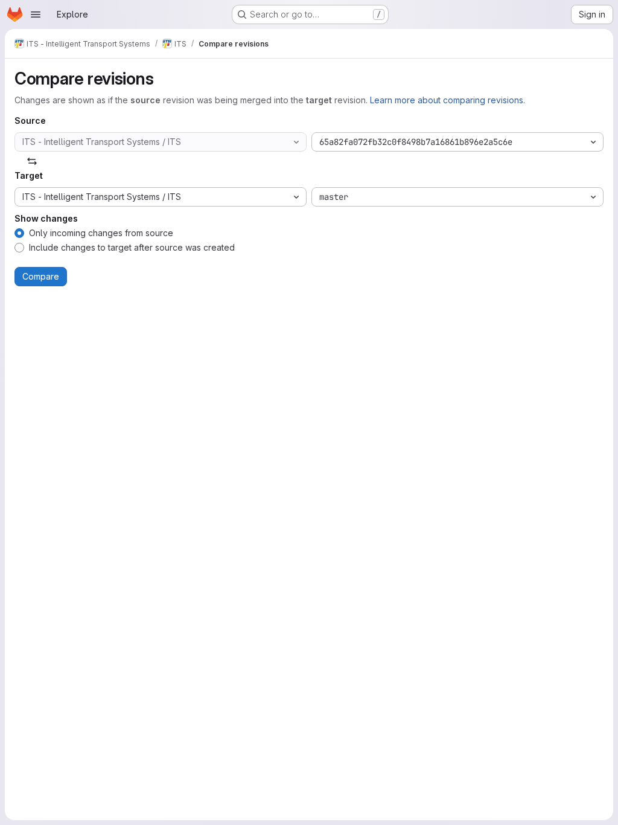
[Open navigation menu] (35, 14)
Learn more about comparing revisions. (447, 100)
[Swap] (32, 161)
